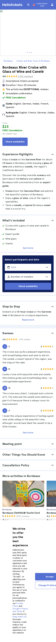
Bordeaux (8, 61)
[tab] (28, 154)
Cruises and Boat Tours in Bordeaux (33, 61)
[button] (28, 154)
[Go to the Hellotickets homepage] (13, 4)
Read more (28, 319)
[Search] (28, 4)
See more (28, 248)
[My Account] (52, 4)
